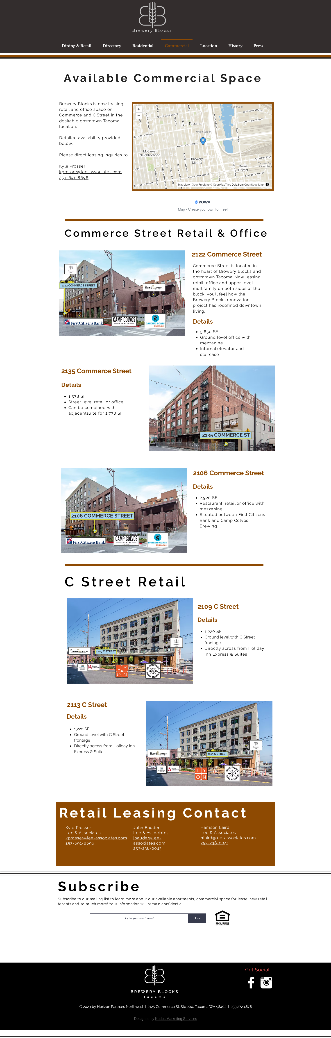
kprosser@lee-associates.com (90, 171)
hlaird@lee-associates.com (228, 837)
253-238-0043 (147, 848)
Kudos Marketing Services (176, 1019)
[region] (121, 305)
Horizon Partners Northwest (120, 1006)
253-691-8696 (73, 177)
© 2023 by (88, 1006)
